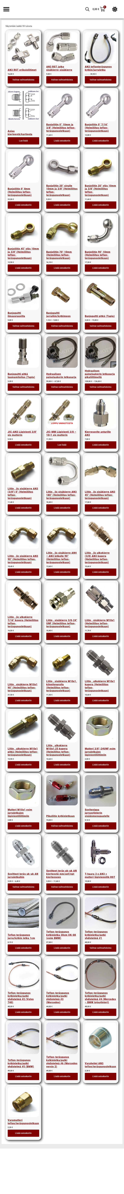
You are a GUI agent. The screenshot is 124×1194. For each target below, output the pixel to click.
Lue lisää (23, 140)
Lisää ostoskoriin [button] (62, 140)
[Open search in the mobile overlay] (87, 9)
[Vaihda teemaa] (115, 9)
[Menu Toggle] (6, 9)
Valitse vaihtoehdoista (23, 79)
